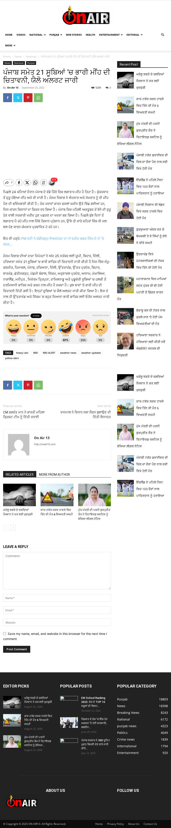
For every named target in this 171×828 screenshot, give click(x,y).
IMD (35, 352)
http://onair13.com (45, 444)
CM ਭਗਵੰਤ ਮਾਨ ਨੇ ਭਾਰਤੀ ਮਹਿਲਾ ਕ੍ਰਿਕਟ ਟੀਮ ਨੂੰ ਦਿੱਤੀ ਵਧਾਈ (24, 414)
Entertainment (109, 34)
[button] (162, 35)
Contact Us (150, 824)
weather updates (91, 352)
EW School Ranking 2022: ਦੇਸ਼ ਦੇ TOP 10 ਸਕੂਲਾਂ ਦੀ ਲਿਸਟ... (93, 702)
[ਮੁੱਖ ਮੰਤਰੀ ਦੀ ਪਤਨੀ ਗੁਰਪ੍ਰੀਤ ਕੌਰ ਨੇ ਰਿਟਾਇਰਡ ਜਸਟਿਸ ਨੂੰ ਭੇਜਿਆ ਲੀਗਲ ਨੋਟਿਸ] (94, 495)
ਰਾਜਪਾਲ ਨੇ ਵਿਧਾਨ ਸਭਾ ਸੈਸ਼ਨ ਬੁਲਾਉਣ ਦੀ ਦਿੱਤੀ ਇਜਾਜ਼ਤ (85, 414)
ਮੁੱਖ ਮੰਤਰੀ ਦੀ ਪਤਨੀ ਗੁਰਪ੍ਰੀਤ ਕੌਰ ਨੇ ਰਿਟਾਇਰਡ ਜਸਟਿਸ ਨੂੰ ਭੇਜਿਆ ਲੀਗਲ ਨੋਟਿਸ (94, 514)
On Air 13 (12, 87)
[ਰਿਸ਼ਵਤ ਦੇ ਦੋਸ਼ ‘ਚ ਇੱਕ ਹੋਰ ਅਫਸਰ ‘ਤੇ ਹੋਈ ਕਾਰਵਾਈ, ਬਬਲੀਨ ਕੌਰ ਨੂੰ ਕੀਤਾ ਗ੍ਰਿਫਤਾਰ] (69, 722)
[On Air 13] (85, 15)
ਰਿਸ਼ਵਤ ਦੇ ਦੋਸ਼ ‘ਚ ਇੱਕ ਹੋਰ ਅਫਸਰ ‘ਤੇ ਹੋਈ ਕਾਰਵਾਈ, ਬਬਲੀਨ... (94, 723)
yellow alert (12, 358)
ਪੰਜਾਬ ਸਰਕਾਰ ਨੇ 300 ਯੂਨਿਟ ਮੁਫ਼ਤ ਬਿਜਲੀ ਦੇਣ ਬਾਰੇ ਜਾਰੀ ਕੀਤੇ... (95, 744)
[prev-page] (6, 528)
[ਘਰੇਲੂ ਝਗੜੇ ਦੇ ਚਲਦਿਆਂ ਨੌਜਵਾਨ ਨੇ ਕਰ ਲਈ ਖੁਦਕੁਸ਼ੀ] (19, 495)
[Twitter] (17, 97)
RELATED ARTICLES (20, 474)
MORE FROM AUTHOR (54, 474)
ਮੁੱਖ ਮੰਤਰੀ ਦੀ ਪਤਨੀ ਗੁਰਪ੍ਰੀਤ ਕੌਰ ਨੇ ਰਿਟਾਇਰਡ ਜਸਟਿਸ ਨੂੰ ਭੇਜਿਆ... (37, 741)
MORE (8, 45)
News (18, 56)
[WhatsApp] (38, 97)
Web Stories (74, 34)
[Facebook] (7, 97)
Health (90, 34)
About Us (133, 824)
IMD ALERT (49, 352)
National (36, 34)
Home (8, 34)
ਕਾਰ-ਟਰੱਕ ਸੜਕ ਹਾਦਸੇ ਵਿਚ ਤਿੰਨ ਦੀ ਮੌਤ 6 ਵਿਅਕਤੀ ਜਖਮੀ (38, 720)
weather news (68, 352)
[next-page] (13, 528)
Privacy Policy (115, 824)
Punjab (54, 34)
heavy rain (22, 352)
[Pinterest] (28, 97)
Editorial (132, 34)
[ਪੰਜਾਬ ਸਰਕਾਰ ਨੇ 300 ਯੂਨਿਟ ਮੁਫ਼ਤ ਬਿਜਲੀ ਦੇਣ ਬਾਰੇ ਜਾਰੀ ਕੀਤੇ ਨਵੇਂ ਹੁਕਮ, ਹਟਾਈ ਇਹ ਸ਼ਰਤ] (69, 743)
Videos (20, 34)
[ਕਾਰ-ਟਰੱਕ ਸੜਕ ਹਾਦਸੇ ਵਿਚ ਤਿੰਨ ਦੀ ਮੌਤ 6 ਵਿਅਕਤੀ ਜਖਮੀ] (57, 495)
